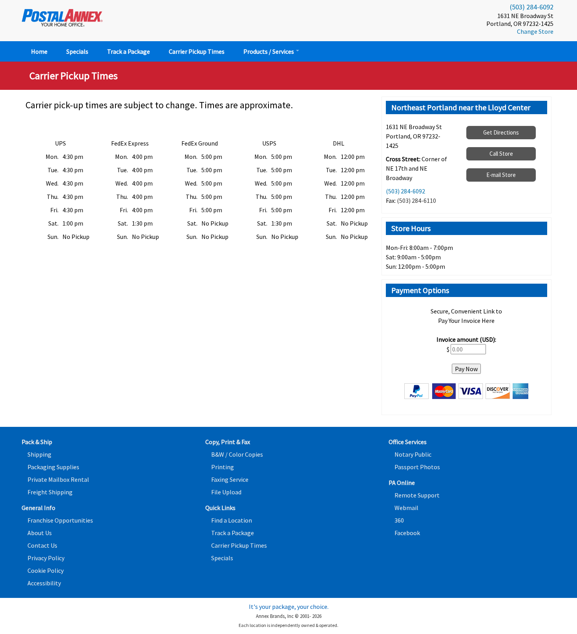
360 (399, 520)
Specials (77, 51)
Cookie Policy (45, 570)
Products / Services (269, 51)
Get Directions (501, 132)
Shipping (39, 454)
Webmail (406, 508)
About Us (39, 533)
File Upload (226, 492)
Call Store (501, 153)
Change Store (535, 31)
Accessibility (44, 583)
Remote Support (417, 495)
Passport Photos (417, 467)
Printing (222, 467)
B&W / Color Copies (237, 454)
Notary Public (412, 454)
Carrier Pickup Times (197, 51)
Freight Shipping (50, 492)
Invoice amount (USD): (466, 339)
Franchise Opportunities (60, 520)
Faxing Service (229, 479)
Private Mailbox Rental (58, 479)
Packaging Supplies (53, 467)
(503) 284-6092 (531, 6)
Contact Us (42, 545)
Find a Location (231, 520)
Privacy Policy (45, 558)
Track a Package (128, 51)
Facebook (407, 533)
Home (39, 51)
